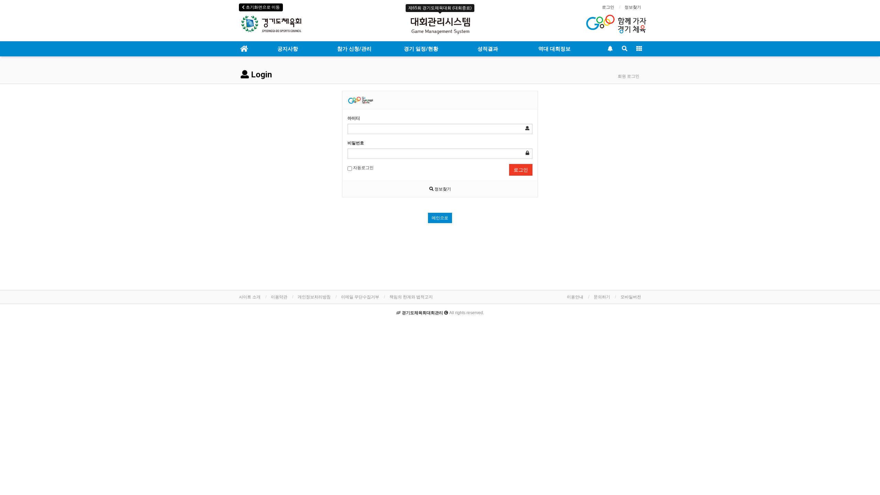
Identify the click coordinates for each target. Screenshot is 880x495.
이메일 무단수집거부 (360, 297)
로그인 (608, 7)
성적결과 (487, 49)
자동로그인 (363, 167)
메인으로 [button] (440, 218)
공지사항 (287, 49)
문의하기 (602, 297)
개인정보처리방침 (314, 297)
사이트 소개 (250, 297)
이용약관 (279, 297)
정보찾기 (633, 7)
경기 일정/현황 (421, 49)
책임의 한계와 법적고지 (411, 297)
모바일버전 (630, 297)
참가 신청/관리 (354, 49)
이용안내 (575, 297)
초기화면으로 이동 (262, 7)
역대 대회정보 (554, 49)
